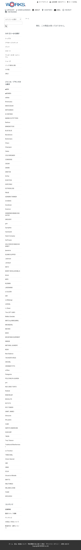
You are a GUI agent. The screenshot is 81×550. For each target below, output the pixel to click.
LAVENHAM (8, 287)
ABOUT (37, 10)
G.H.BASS (8, 201)
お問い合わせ (65, 544)
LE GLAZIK (8, 292)
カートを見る (73, 2)
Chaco (7, 143)
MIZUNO (7, 329)
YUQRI (7, 492)
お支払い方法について (12, 522)
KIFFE (6, 279)
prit (6, 382)
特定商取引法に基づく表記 (36, 544)
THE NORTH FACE (10, 358)
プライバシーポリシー (53, 544)
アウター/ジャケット (11, 42)
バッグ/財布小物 (10, 65)
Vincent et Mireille (10, 475)
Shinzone (8, 415)
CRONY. (7, 163)
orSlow (7, 370)
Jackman (8, 258)
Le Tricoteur (9, 451)
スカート (8, 51)
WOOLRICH (8, 496)
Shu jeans (8, 420)
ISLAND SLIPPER (10, 254)
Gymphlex (8, 227)
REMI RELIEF (9, 395)
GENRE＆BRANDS (24, 10)
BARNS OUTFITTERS (11, 118)
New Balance (9, 353)
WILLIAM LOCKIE (10, 488)
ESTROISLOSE (9, 188)
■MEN (7, 89)
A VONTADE (9, 114)
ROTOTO (8, 403)
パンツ (7, 47)
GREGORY (8, 219)
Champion (8, 147)
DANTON (8, 172)
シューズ (8, 61)
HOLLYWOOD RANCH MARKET (12, 245)
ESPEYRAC (8, 184)
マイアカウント (43, 2)
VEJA (7, 471)
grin (6, 223)
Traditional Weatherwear (12, 445)
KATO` (7, 267)
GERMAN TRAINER (11, 196)
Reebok (7, 391)
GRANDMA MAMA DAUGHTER (12, 214)
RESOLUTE (8, 399)
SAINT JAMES (9, 411)
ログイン (63, 2)
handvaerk (8, 232)
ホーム (27, 18)
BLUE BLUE (8, 130)
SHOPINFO (48, 10)
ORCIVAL (8, 362)
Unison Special (9, 459)
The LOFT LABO (10, 312)
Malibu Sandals (10, 316)
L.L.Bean (7, 308)
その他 (7, 69)
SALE (7, 73)
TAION (7, 436)
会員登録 (54, 2)
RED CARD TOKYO (11, 387)
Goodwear (8, 205)
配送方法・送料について (12, 527)
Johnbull (8, 263)
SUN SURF (8, 432)
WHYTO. (7, 479)
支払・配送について (20, 544)
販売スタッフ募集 (10, 513)
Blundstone (8, 135)
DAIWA (7, 168)
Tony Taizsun (9, 440)
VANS (7, 467)
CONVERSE (8, 159)
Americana (8, 101)
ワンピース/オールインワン (12, 56)
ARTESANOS (9, 110)
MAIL (59, 10)
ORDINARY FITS (10, 366)
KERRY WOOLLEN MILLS (12, 271)
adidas (7, 97)
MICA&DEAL (9, 325)
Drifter (7, 176)
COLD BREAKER (10, 155)
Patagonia (8, 374)
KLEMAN (8, 283)
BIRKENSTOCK (9, 126)
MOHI (7, 333)
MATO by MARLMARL (12, 320)
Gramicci (8, 209)
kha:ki (7, 275)
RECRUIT (68, 10)
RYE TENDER (9, 407)
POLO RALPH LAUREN (12, 378)
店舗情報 (8, 509)
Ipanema (8, 250)
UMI (6, 463)
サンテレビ (8, 517)
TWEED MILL (9, 455)
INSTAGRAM (12, 12)
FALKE (7, 192)
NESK (7, 349)
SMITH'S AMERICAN (11, 428)
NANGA (7, 341)
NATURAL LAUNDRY (11, 345)
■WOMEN (8, 93)
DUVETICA (8, 180)
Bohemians (8, 139)
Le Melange (8, 300)
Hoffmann (8, 240)
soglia (7, 424)
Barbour (7, 122)
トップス (8, 38)
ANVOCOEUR (9, 106)
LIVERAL (7, 304)
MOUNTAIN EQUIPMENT (12, 337)
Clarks (7, 151)
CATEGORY (10, 10)
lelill (6, 296)
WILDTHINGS (9, 484)
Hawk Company (10, 236)
